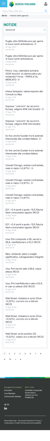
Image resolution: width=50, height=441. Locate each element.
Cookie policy (9, 423)
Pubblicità (29, 397)
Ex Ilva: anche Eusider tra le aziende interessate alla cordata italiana (24, 152)
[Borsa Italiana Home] (22, 3)
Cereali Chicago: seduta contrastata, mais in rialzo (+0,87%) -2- (24, 181)
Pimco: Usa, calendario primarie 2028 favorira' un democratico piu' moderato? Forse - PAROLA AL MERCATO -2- (23, 75)
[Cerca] (45, 11)
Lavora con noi (31, 395)
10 (10, 359)
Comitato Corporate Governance (33, 391)
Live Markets (9, 393)
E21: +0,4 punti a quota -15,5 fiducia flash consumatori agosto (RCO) (24, 211)
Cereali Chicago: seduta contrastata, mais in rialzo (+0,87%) (24, 196)
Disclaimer (30, 421)
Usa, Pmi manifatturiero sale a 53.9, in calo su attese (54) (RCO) (24, 285)
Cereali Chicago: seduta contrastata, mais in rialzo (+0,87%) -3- (24, 167)
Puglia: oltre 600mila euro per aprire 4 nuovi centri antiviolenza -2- (24, 43)
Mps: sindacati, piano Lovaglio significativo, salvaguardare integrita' (24, 255)
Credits (17, 423)
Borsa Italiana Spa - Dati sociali (15, 421)
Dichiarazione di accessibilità (31, 423)
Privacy (38, 421)
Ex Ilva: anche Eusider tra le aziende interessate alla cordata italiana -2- (24, 137)
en (8, 404)
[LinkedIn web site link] (5, 409)
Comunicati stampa (12, 396)
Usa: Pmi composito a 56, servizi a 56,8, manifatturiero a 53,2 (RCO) (23, 241)
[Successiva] (15, 359)
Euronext (8, 390)
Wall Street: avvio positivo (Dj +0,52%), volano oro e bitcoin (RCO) (24, 335)
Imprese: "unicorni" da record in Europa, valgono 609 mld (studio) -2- (24, 108)
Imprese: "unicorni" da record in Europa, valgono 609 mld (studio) (22, 122)
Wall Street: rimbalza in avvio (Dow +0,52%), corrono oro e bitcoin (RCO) (23, 301)
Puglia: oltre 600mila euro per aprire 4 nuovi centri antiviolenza (24, 57)
